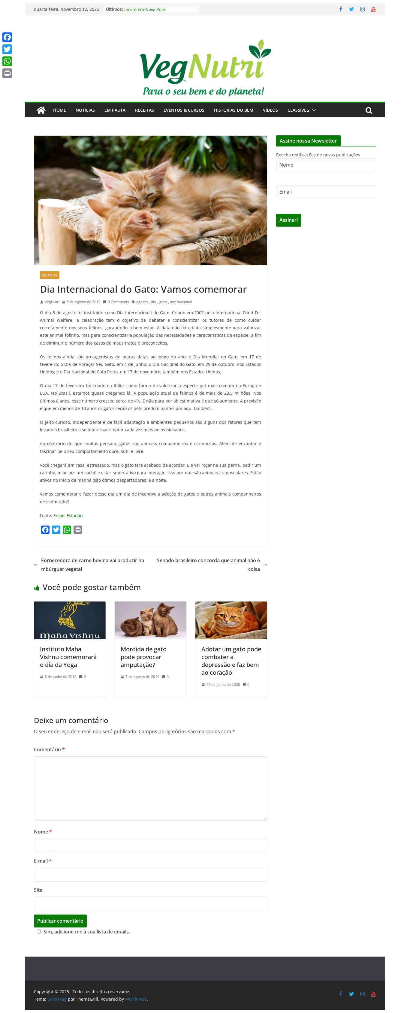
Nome (43, 831)
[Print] (7, 73)
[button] (312, 110)
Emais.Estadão (68, 515)
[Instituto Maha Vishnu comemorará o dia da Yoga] (70, 605)
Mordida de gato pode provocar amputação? (144, 657)
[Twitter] (7, 49)
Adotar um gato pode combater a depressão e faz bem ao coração (231, 661)
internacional (181, 301)
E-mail (43, 861)
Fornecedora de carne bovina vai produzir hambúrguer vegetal (92, 564)
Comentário (49, 749)
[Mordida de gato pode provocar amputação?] (150, 605)
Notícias (85, 110)
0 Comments (118, 301)
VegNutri (52, 301)
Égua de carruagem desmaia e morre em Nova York (154, 12)
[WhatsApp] (7, 61)
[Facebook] (7, 37)
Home (59, 110)
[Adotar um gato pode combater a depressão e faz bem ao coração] (231, 605)
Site (38, 890)
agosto (142, 301)
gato (163, 301)
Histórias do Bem (233, 110)
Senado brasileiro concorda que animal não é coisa (208, 564)
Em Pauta (114, 110)
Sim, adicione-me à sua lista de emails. (87, 931)
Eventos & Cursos (184, 110)
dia (153, 301)
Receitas (144, 110)
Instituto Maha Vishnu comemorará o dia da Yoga (68, 657)
